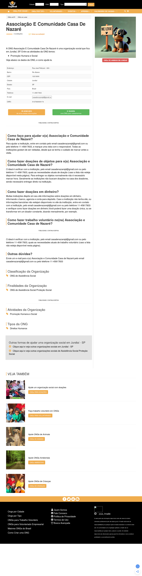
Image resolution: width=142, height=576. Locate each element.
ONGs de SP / (12, 17)
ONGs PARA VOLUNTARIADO (40, 415)
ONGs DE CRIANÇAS (37, 486)
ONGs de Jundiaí (22, 17)
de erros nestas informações (27, 112)
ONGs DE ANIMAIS (36, 439)
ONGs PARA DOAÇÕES (38, 392)
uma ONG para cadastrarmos (70, 112)
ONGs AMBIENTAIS (37, 462)
